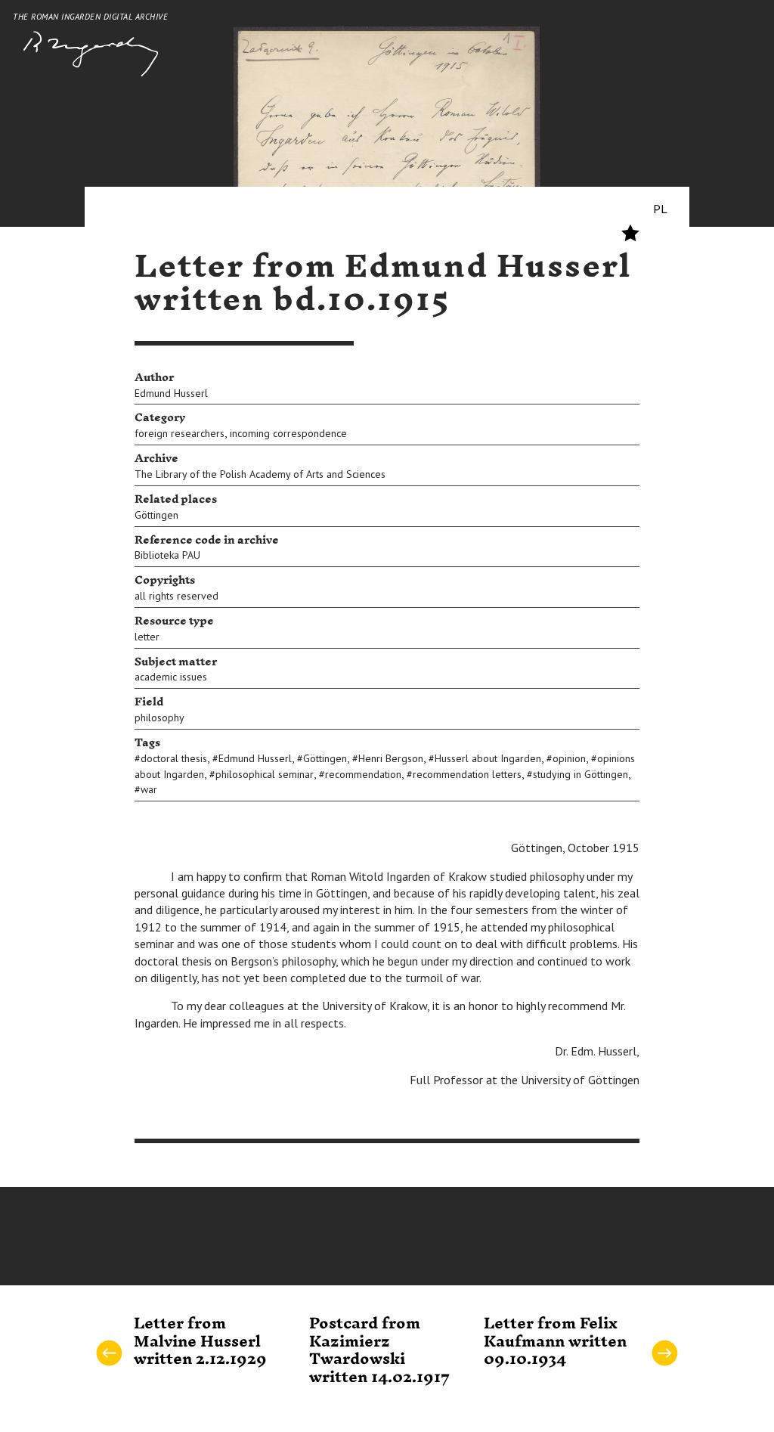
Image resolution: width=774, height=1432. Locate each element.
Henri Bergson (390, 758)
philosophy (159, 717)
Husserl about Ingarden (488, 758)
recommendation (363, 774)
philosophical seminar (264, 774)
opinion (569, 758)
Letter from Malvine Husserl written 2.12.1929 (200, 1342)
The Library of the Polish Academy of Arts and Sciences (260, 474)
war (149, 789)
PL (660, 209)
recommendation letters (467, 774)
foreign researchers (179, 433)
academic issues (171, 676)
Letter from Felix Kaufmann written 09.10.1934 (555, 1342)
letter (147, 636)
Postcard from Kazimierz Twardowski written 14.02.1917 (379, 1350)
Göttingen (156, 515)
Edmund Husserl (171, 393)
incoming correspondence (288, 433)
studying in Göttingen (580, 774)
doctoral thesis (174, 758)
